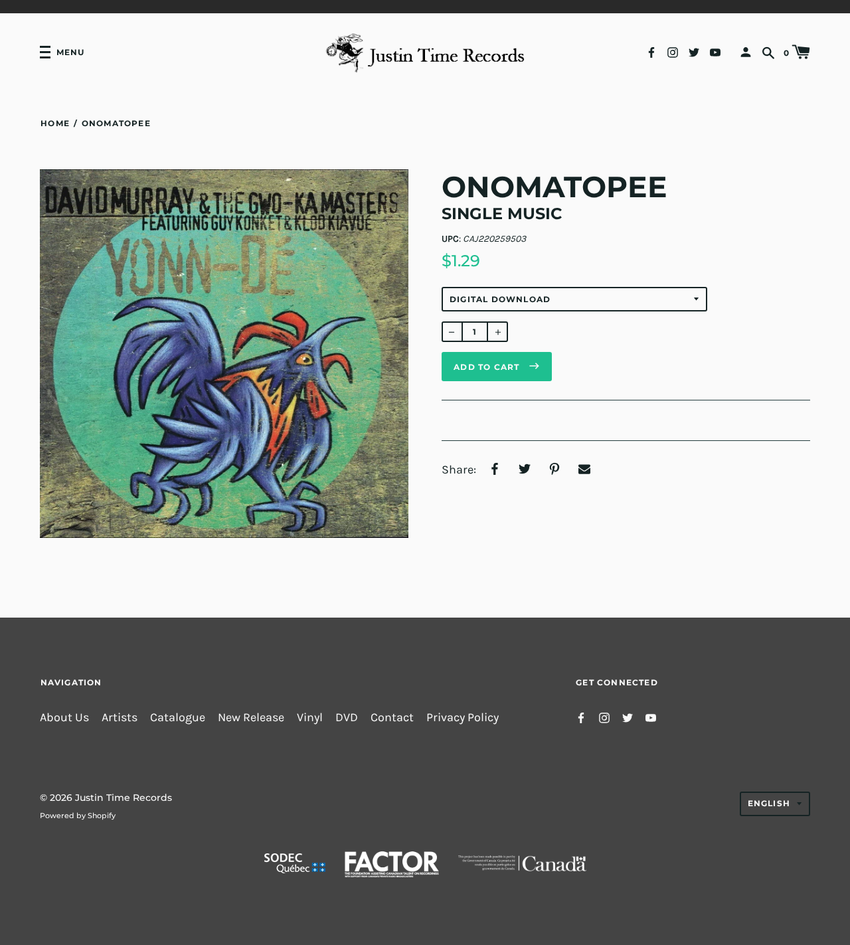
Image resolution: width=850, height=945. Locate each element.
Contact (392, 718)
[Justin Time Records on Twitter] (694, 51)
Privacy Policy (462, 718)
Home (55, 123)
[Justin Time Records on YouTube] (715, 51)
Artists (119, 718)
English (769, 803)
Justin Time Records (123, 798)
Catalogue (177, 718)
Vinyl (310, 718)
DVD (346, 718)
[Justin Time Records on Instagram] (672, 51)
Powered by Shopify (78, 815)
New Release (251, 718)
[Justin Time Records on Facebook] (651, 51)
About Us (64, 718)
